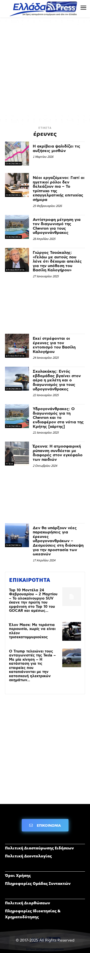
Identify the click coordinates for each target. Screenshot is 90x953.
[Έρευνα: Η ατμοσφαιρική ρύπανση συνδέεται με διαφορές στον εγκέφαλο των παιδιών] (17, 454)
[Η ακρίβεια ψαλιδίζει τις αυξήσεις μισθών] (17, 153)
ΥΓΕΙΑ (9, 463)
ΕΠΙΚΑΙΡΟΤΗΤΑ (15, 270)
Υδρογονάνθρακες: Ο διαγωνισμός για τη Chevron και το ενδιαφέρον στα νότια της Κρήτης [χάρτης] (58, 417)
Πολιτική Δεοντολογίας (28, 855)
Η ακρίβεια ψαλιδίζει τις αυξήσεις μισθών (56, 149)
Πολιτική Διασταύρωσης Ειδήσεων (39, 847)
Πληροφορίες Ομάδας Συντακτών (37, 883)
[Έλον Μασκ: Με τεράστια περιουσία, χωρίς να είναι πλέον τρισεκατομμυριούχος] (71, 631)
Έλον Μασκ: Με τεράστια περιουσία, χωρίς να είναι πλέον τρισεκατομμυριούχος (32, 631)
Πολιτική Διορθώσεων (27, 902)
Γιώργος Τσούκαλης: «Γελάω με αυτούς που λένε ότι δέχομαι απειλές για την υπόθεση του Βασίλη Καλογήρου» (57, 261)
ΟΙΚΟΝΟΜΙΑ (13, 163)
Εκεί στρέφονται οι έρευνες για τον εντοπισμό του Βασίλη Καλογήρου (54, 345)
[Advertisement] (45, 70)
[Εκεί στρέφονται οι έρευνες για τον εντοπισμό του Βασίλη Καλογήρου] (17, 346)
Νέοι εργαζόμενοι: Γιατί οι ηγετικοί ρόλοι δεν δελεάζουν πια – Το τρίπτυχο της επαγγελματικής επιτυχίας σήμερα (58, 188)
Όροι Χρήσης (18, 875)
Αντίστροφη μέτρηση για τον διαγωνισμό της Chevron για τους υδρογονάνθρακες (56, 226)
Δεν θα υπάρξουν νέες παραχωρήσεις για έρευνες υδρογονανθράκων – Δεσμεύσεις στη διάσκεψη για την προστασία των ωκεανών (58, 541)
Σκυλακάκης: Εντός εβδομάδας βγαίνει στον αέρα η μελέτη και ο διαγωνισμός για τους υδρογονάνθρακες (57, 380)
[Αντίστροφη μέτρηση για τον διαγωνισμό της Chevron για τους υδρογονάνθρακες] (17, 227)
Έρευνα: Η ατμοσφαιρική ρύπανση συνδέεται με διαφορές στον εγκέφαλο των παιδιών (57, 453)
